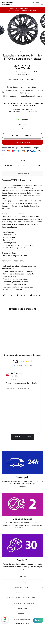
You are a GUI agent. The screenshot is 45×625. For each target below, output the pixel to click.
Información (22, 587)
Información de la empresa (22, 598)
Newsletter (22, 592)
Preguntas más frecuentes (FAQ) (22, 165)
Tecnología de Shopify (22, 623)
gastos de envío (24, 72)
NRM (22, 52)
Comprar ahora (22, 142)
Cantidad (22, 124)
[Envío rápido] (22, 462)
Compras (22, 582)
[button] (38, 620)
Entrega (22, 576)
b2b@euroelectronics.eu (22, 109)
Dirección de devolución (21, 603)
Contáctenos (22, 608)
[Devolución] (22, 545)
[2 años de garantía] (22, 504)
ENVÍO (22, 161)
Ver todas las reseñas (22, 437)
